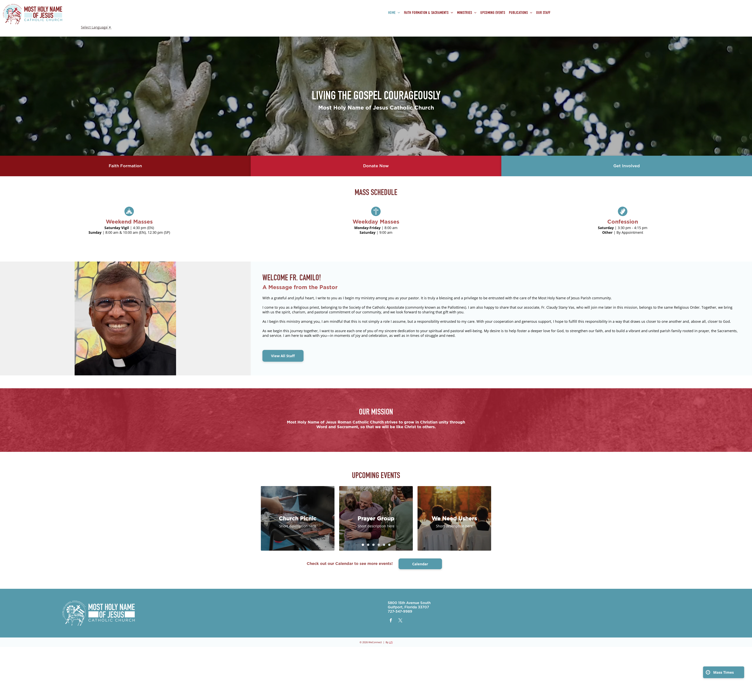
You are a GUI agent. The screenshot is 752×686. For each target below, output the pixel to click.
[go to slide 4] (379, 545)
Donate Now (376, 166)
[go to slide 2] (368, 545)
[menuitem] (394, 13)
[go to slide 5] (384, 545)
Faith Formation (125, 166)
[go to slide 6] (389, 545)
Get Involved (626, 166)
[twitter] (400, 620)
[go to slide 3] (373, 545)
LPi (391, 642)
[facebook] (391, 620)
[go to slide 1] (363, 545)
